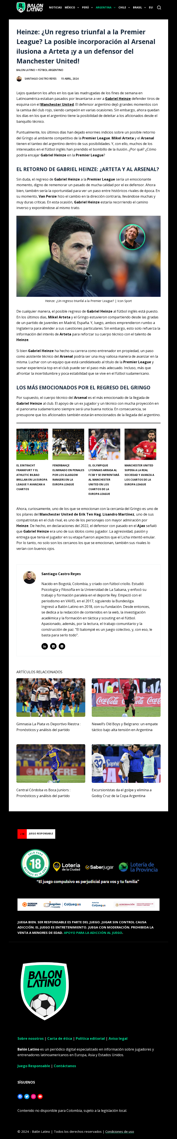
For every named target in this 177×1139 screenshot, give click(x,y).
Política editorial (90, 1038)
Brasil (137, 7)
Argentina (103, 7)
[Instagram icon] (62, 646)
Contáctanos (65, 1065)
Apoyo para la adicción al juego (93, 932)
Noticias (55, 7)
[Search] (159, 7)
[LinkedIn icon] (44, 646)
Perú (85, 7)
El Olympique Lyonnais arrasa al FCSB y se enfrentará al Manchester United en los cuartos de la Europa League (103, 480)
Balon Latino (25, 70)
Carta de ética (59, 1038)
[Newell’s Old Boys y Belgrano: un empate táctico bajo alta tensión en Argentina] (126, 697)
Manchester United (57, 104)
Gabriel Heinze (118, 98)
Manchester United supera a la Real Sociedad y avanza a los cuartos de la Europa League (139, 475)
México (70, 7)
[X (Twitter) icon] (53, 646)
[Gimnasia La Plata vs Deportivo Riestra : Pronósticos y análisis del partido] (50, 697)
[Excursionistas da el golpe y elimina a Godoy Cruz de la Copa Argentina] (126, 763)
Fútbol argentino (50, 70)
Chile (122, 7)
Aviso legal (118, 1038)
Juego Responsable (33, 1065)
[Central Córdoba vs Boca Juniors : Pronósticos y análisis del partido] (50, 763)
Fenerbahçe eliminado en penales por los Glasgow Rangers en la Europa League (68, 475)
